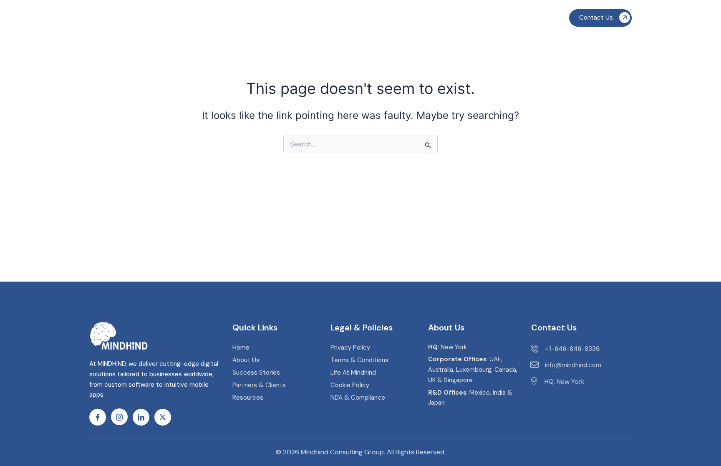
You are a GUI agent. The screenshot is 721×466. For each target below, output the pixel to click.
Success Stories (417, 19)
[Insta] (119, 416)
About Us (357, 19)
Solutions (262, 19)
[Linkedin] (141, 417)
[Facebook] (97, 417)
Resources (473, 19)
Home (225, 19)
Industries (313, 19)
